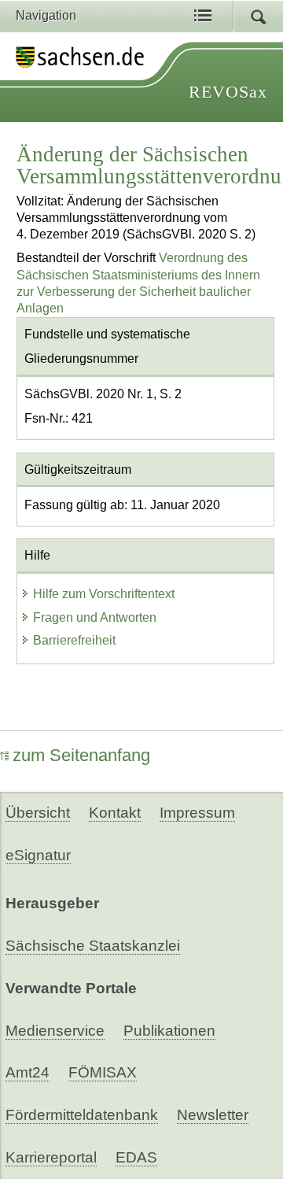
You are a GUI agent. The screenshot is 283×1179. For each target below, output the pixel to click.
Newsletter (212, 1115)
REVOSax (228, 92)
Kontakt (115, 812)
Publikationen (169, 1030)
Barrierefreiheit (74, 640)
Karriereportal (51, 1157)
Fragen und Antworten (94, 617)
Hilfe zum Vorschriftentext (104, 594)
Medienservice (55, 1030)
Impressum (197, 812)
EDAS (136, 1157)
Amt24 (28, 1072)
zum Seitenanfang (81, 755)
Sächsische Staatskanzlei (93, 945)
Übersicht (38, 812)
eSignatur (38, 855)
